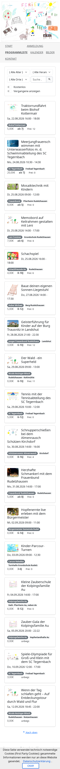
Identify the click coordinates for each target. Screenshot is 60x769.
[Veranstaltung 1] (15, 94)
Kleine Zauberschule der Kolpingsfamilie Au (36, 586)
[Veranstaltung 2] (20, 94)
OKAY (30, 766)
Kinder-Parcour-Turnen (32, 548)
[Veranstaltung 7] (45, 94)
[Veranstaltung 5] (35, 94)
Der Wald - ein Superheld (31, 360)
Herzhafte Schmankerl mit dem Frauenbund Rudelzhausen (29, 476)
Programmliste (16, 52)
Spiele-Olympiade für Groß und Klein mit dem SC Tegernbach (36, 658)
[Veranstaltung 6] (40, 94)
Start (8, 46)
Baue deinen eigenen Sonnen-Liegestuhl (36, 288)
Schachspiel (30, 254)
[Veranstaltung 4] (30, 94)
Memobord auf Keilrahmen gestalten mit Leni (37, 221)
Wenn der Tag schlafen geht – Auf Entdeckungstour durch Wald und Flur (28, 696)
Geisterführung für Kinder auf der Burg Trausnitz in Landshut (28, 326)
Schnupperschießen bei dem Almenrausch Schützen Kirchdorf (29, 436)
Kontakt (11, 59)
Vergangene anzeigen (27, 91)
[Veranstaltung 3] (25, 94)
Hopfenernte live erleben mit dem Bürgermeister (26, 514)
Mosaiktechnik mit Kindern (34, 187)
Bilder (50, 52)
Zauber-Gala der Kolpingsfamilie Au (35, 624)
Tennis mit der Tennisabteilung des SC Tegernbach (36, 398)
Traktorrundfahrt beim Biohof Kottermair (33, 110)
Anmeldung (35, 46)
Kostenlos (20, 87)
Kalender (36, 52)
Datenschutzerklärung (36, 761)
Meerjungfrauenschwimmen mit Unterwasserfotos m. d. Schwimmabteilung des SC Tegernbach (28, 149)
